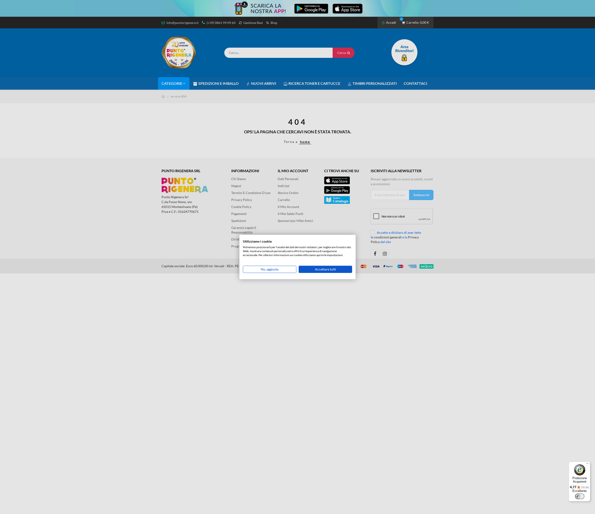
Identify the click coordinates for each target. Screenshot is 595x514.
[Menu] (587, 464)
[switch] (579, 496)
